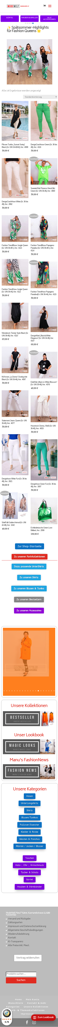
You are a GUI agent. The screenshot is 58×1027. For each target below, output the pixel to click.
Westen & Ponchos (29, 839)
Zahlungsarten (15, 923)
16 (43, 690)
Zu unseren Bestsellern (29, 599)
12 (33, 690)
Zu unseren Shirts (29, 577)
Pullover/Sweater (29, 824)
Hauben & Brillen (29, 17)
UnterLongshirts (29, 803)
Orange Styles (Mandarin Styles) (29, 685)
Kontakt (12, 938)
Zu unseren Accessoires (29, 610)
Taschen (29, 858)
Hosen (29, 796)
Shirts (30, 810)
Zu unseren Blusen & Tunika (29, 588)
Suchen (21, 980)
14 (38, 690)
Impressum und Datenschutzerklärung (27, 926)
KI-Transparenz (15, 942)
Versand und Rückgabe (19, 919)
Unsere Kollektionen (36, 1007)
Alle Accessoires (49, 18)
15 (40, 690)
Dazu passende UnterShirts (29, 566)
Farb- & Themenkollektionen (27, 1010)
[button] (25, 23)
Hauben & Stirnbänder (29, 886)
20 (54, 690)
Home (18, 999)
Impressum (27, 1014)
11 (30, 690)
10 (27, 690)
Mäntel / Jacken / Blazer (29, 846)
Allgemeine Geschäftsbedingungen (25, 930)
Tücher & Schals (29, 872)
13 (35, 690)
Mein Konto (32, 999)
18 (48, 690)
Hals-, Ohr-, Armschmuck (29, 865)
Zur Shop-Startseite (29, 546)
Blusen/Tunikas (29, 817)
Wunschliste (15, 1003)
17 (46, 690)
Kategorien (13, 1007)
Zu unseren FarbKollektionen (29, 556)
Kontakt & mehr (36, 1003)
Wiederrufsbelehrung (18, 934)
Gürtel (9, 17)
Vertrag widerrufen (27, 958)
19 (51, 690)
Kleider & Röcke (29, 831)
